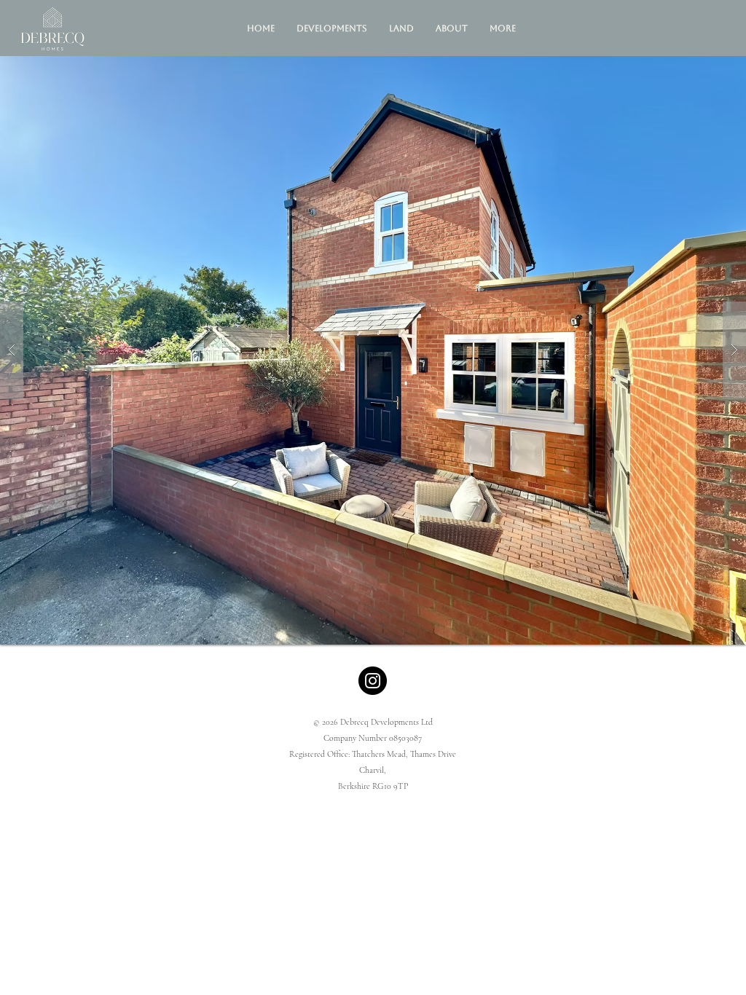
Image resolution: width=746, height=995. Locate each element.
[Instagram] (372, 680)
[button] (332, 29)
